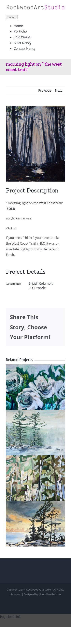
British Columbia (41, 283)
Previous (44, 90)
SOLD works (37, 288)
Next (58, 90)
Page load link (10, 617)
